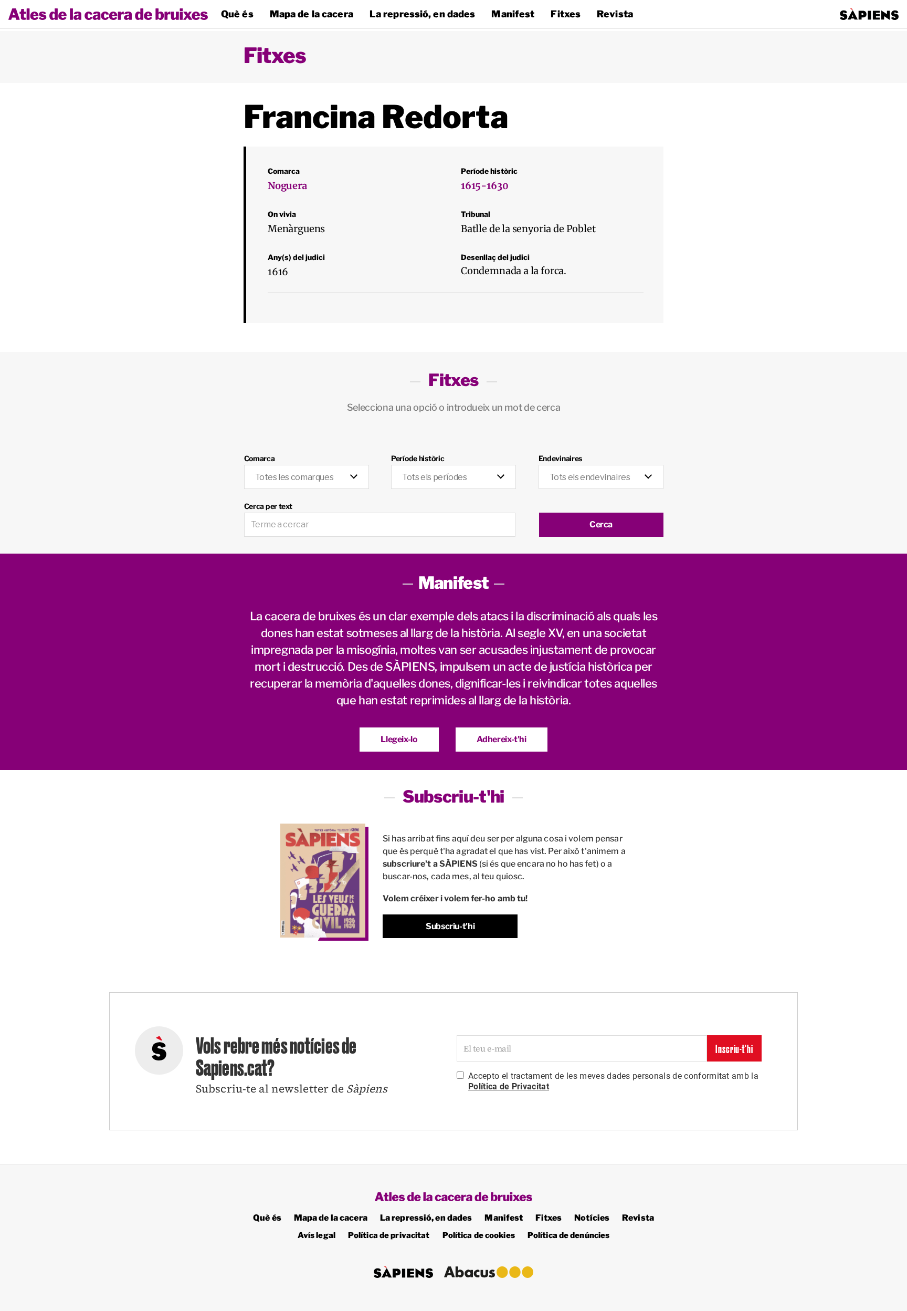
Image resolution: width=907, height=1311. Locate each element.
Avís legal (316, 1235)
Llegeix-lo (399, 739)
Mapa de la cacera (311, 13)
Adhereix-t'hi (501, 739)
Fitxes (566, 13)
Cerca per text (268, 506)
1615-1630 (484, 186)
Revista (615, 13)
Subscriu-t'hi (450, 926)
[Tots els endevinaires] (601, 471)
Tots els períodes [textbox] (434, 477)
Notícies (591, 1218)
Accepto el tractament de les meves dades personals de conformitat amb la (613, 1081)
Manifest (512, 13)
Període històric (418, 458)
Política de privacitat (389, 1235)
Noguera (287, 186)
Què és (237, 13)
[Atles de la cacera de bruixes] (108, 14)
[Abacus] (488, 1271)
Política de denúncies (569, 1235)
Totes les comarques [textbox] (294, 477)
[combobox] (306, 477)
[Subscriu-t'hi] (322, 881)
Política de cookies (478, 1235)
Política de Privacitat (508, 1086)
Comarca (259, 458)
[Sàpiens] (869, 14)
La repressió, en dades (423, 13)
